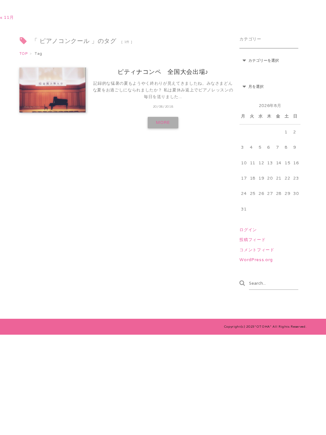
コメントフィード (256, 250)
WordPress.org (256, 259)
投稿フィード (252, 239)
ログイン (248, 229)
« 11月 (7, 17)
